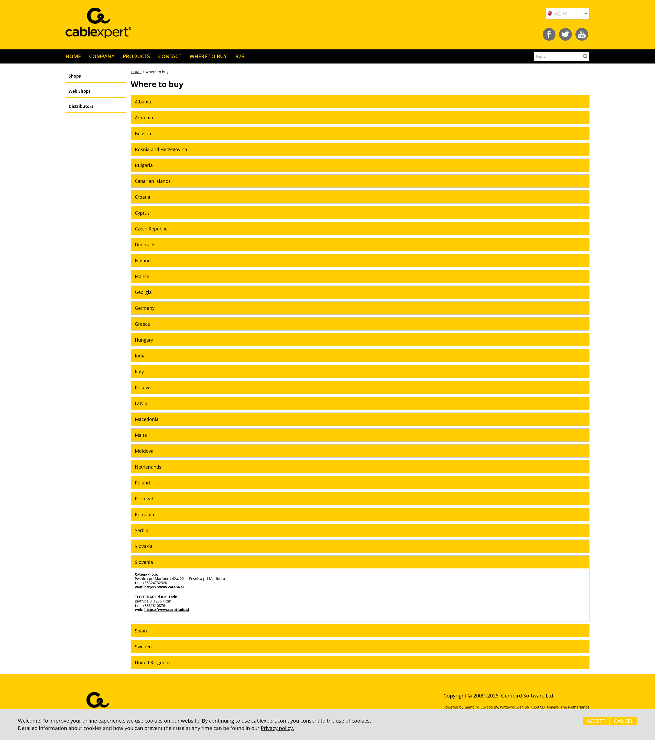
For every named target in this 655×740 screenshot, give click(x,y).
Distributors (81, 106)
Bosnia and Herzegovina (161, 149)
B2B (240, 56)
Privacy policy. (277, 728)
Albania (143, 102)
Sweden (143, 646)
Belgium (144, 133)
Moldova (144, 451)
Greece (142, 324)
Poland (142, 483)
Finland (143, 260)
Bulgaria (144, 165)
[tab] (360, 101)
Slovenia (144, 562)
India (140, 356)
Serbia (141, 530)
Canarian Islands (153, 181)
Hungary (144, 340)
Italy (139, 371)
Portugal (144, 498)
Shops (75, 76)
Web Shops (80, 91)
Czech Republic (151, 229)
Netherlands (148, 467)
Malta (141, 435)
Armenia (144, 117)
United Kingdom (152, 662)
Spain (141, 631)
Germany (145, 308)
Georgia (143, 292)
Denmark (145, 244)
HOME (73, 56)
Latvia (141, 403)
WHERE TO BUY (208, 56)
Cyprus (142, 213)
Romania (144, 514)
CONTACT (169, 56)
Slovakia (143, 546)
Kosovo (143, 387)
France (142, 276)
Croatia (142, 197)
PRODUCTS (136, 56)
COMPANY (102, 56)
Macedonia (147, 419)
